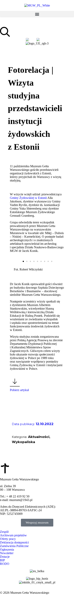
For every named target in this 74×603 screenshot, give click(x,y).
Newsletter (6, 553)
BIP (2, 560)
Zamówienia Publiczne (14, 546)
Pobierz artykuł (19, 390)
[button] (37, 14)
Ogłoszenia (7, 549)
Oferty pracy (8, 539)
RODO (4, 563)
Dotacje (5, 556)
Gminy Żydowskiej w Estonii (28, 197)
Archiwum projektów (13, 535)
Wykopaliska (23, 442)
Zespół (4, 531)
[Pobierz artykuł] (15, 383)
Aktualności (38, 437)
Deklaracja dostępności (14, 542)
